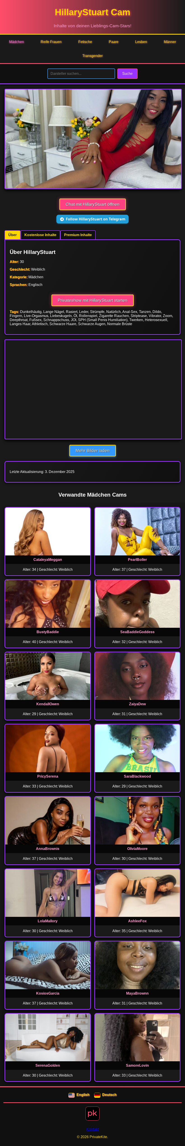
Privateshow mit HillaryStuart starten (92, 300)
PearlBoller (137, 560)
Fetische (85, 42)
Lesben (141, 42)
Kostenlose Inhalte (40, 235)
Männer (170, 42)
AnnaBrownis (47, 849)
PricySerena (47, 776)
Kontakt (92, 1129)
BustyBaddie (48, 632)
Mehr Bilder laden (93, 450)
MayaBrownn (137, 993)
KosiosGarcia (47, 993)
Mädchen (16, 42)
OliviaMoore (137, 849)
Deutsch (109, 1095)
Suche (127, 73)
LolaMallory (48, 921)
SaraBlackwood (137, 776)
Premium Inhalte (78, 235)
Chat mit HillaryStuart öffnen (93, 204)
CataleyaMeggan (47, 560)
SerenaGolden (47, 1065)
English (83, 1095)
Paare (113, 42)
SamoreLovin (137, 1065)
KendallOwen (47, 704)
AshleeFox (137, 921)
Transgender (92, 56)
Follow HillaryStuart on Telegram (95, 219)
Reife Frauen (51, 42)
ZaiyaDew (137, 704)
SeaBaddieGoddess (137, 632)
